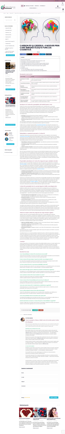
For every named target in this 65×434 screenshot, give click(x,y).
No (41, 310)
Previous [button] (4, 75)
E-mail (22, 377)
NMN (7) (7, 39)
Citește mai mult (8, 85)
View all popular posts (10, 124)
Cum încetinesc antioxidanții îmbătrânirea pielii (53, 419)
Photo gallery (8, 150)
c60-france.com (28, 332)
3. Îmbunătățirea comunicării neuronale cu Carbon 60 (30, 62)
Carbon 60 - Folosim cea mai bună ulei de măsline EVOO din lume (10, 72)
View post (11, 140)
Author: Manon (29, 318)
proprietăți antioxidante (41, 124)
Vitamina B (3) (8, 36)
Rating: (22, 397)
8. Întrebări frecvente (24, 68)
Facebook (23, 54)
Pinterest (36, 54)
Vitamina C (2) (8, 32)
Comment (23, 386)
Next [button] (16, 75)
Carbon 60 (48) (8, 28)
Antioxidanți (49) (9, 30)
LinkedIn (42, 54)
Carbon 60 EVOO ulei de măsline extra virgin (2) (9, 52)
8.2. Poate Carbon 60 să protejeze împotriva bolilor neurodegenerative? (34, 70)
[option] (10, 74)
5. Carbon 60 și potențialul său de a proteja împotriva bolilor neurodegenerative (34, 64)
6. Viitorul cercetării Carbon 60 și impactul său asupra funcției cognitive (33, 65)
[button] (30, 6)
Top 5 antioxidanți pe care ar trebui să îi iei (10, 106)
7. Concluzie (22, 66)
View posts (11, 135)
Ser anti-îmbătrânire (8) (10, 45)
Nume (22, 372)
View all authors (10, 144)
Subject (22, 381)
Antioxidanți (30, 314)
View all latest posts (10, 89)
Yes (35, 310)
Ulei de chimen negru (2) (10, 41)
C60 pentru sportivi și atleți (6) (9, 48)
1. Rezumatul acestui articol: (25, 59)
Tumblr (49, 54)
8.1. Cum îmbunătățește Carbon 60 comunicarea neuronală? (32, 69)
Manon (10, 133)
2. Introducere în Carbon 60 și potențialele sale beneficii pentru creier (32, 60)
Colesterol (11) (8, 43)
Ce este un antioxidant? (24, 418)
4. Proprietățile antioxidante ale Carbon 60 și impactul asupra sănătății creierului (34, 63)
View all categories (10, 55)
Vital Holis (11, 137)
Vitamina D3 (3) (8, 34)
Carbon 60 (25, 314)
